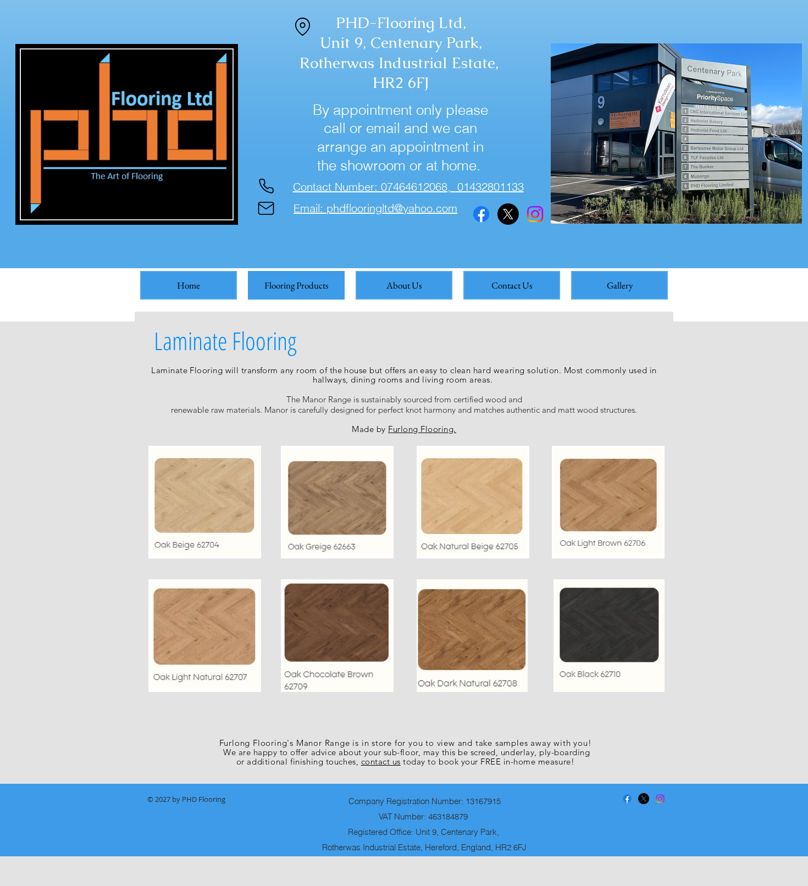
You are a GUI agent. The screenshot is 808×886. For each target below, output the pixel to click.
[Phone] (266, 186)
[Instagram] (535, 214)
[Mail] (266, 208)
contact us (381, 761)
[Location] (302, 26)
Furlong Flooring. (422, 429)
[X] (508, 214)
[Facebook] (481, 214)
